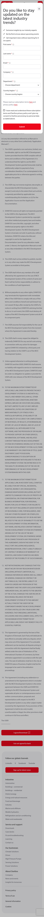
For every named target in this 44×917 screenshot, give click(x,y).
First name (7, 44)
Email (5, 63)
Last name (7, 53)
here (31, 102)
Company (7, 72)
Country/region (9, 90)
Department (8, 81)
